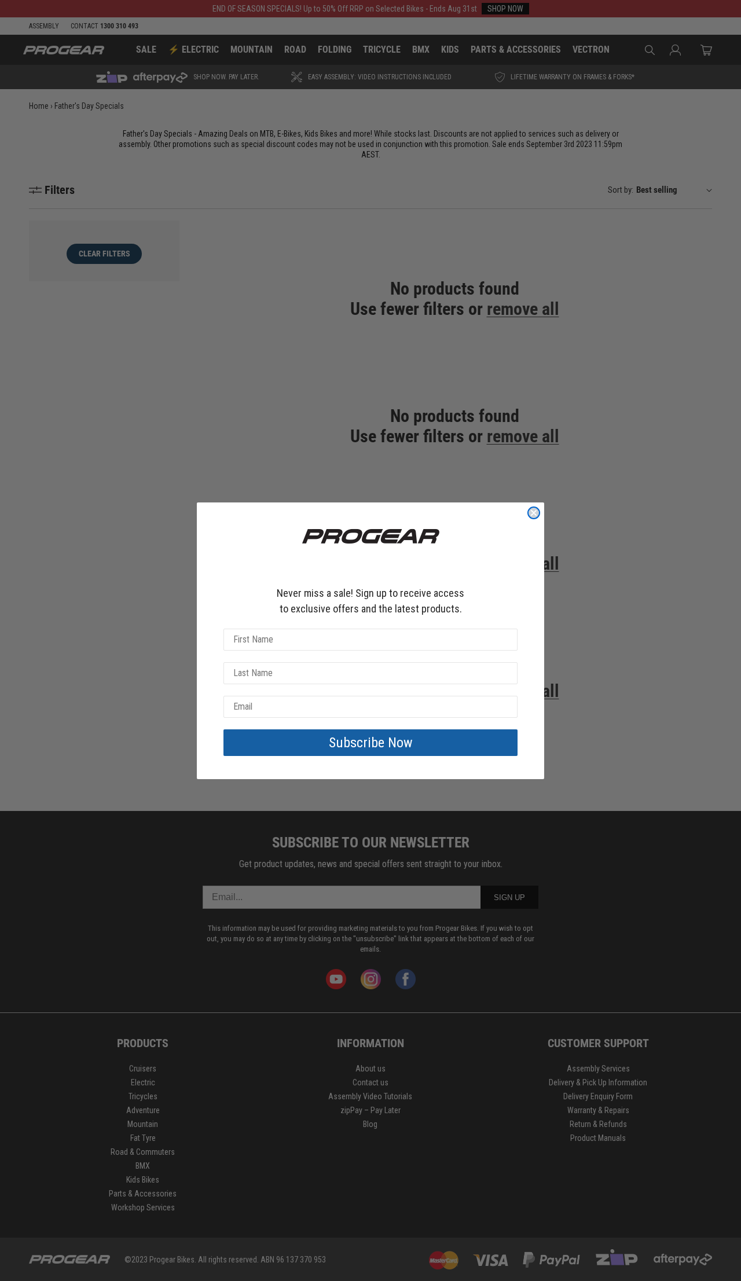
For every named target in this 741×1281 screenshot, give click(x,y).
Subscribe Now (371, 743)
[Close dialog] (534, 513)
